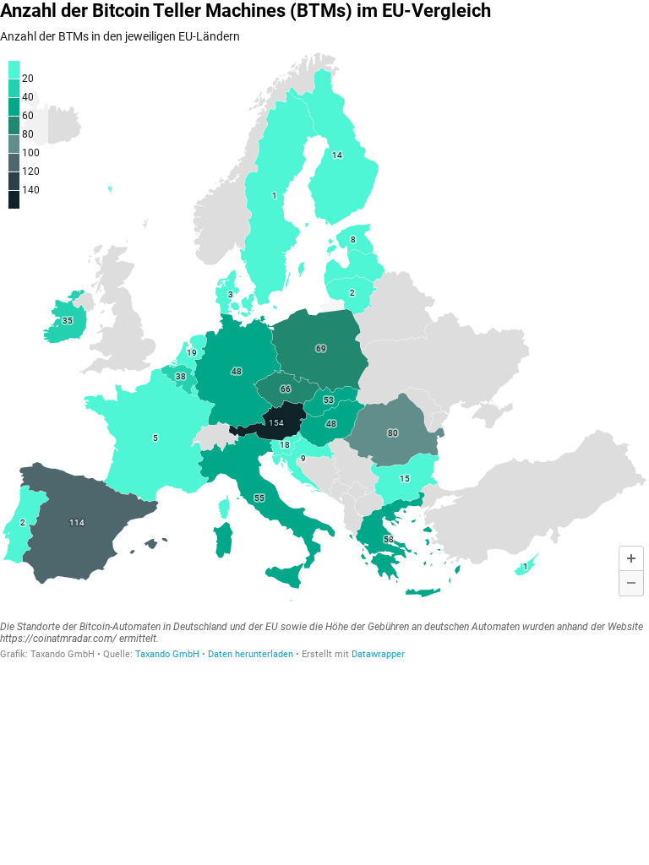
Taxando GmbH (167, 654)
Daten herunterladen (250, 654)
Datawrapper (378, 654)
